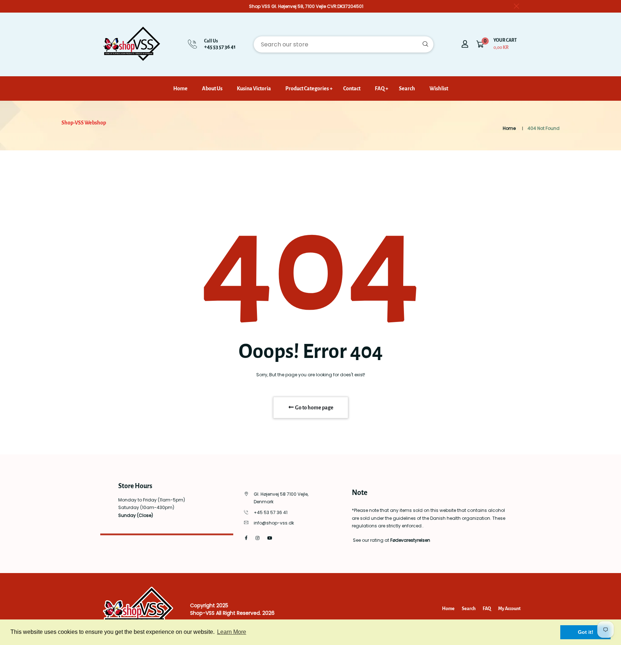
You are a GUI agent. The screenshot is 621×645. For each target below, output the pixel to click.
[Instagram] (257, 538)
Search (407, 88)
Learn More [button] (231, 632)
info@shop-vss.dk (274, 523)
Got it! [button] (585, 632)
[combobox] (343, 44)
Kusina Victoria (254, 88)
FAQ (380, 88)
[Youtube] (270, 538)
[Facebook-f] (246, 538)
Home (180, 88)
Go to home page (314, 407)
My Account (509, 608)
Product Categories (307, 88)
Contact (351, 88)
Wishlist (438, 88)
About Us (212, 88)
